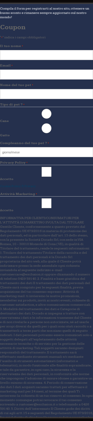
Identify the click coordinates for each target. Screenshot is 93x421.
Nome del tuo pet (16, 85)
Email (6, 65)
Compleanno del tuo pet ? (24, 143)
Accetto (6, 179)
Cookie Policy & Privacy (18, 186)
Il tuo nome (11, 46)
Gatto (5, 135)
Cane (4, 121)
